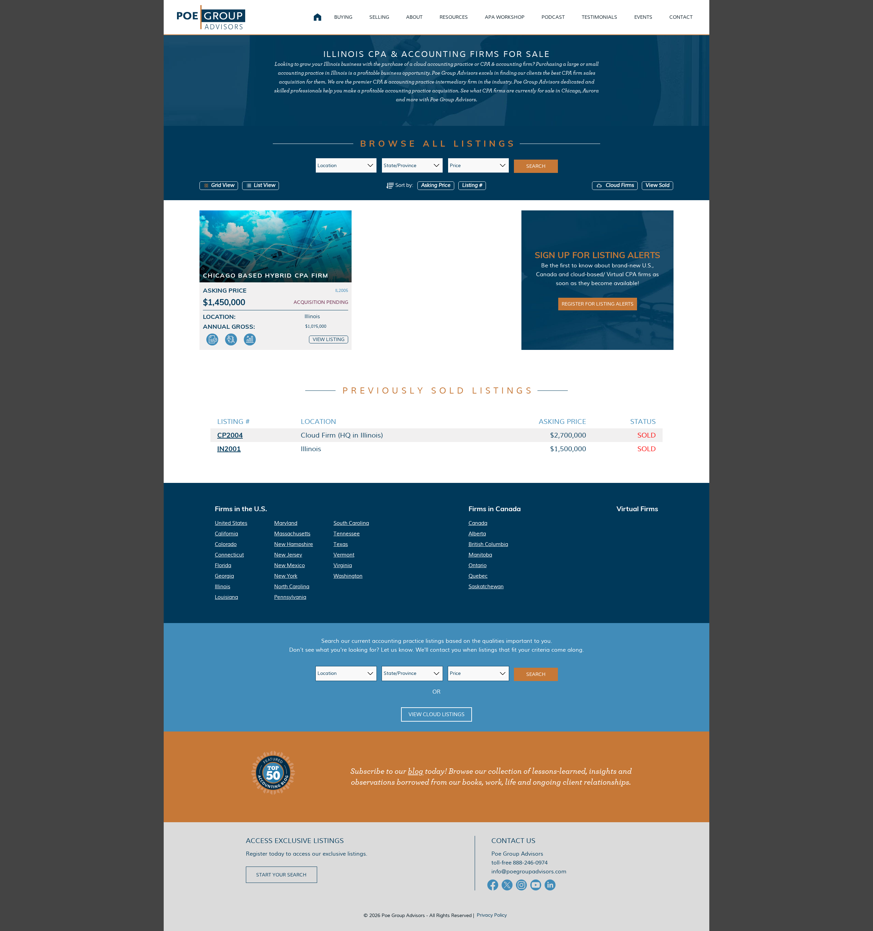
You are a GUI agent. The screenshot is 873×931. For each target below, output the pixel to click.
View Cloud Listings (436, 714)
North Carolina (291, 586)
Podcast (553, 17)
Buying (343, 17)
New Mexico (289, 565)
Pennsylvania (290, 597)
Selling (379, 17)
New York (285, 576)
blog (415, 771)
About (414, 17)
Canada (478, 523)
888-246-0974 (530, 862)
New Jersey (288, 555)
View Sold (657, 185)
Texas (341, 544)
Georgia (224, 576)
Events (643, 17)
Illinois (222, 586)
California (226, 534)
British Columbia (488, 544)
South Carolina (351, 523)
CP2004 (230, 435)
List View (264, 185)
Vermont (344, 555)
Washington (348, 576)
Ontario (478, 565)
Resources (454, 17)
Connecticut (229, 555)
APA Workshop (504, 17)
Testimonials (599, 17)
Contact (681, 17)
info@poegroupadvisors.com (528, 871)
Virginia (343, 565)
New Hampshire (293, 544)
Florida (223, 565)
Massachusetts (292, 534)
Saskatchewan (486, 586)
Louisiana (226, 597)
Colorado (226, 544)
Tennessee (347, 534)
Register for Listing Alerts (598, 304)
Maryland (285, 523)
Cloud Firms (619, 185)
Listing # (472, 185)
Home (317, 17)
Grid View (222, 185)
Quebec (478, 576)
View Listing (328, 339)
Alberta (477, 534)
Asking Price (435, 185)
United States (231, 523)
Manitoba (480, 555)
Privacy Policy (492, 915)
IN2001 (229, 448)
